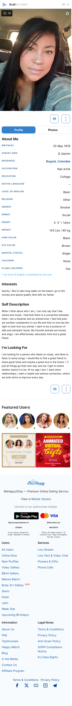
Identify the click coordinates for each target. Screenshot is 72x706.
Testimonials (10, 641)
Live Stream (45, 549)
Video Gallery (11, 567)
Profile (18, 130)
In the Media (10, 659)
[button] (34, 110)
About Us (8, 629)
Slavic (6, 591)
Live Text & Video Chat (53, 555)
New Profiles (10, 561)
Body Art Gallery (13, 585)
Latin (5, 603)
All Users (7, 549)
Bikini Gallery (10, 573)
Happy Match (11, 647)
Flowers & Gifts (48, 561)
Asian (5, 597)
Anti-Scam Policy (49, 641)
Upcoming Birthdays (15, 615)
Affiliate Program (13, 671)
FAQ (4, 635)
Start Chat (61, 699)
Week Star (8, 609)
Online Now (9, 555)
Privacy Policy (47, 635)
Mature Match (11, 579)
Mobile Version (41, 499)
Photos (53, 130)
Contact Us (9, 665)
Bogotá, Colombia (58, 161)
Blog (5, 653)
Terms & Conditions (51, 629)
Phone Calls (45, 567)
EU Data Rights (48, 657)
